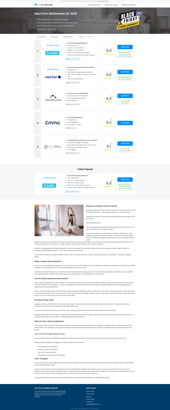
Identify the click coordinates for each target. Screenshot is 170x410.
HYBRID (80, 37)
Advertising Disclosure (93, 404)
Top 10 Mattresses (94, 5)
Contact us (89, 401)
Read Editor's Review (73, 59)
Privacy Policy (90, 391)
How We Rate (90, 399)
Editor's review (72, 128)
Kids (90, 37)
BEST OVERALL (41, 37)
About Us (89, 396)
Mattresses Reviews (128, 5)
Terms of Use (90, 394)
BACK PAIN (54, 37)
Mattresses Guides (111, 5)
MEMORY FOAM (68, 37)
